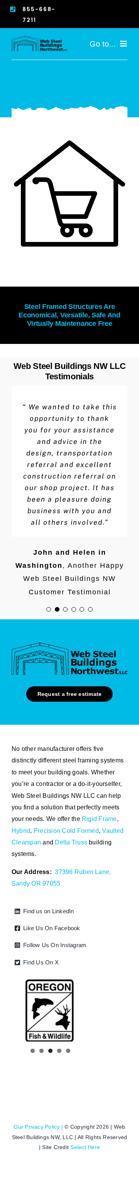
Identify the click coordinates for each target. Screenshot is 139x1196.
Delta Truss (71, 842)
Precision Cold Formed (66, 830)
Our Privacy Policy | (39, 1127)
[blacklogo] (39, 38)
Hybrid (21, 830)
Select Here (85, 1147)
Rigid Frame (99, 819)
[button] (48, 609)
